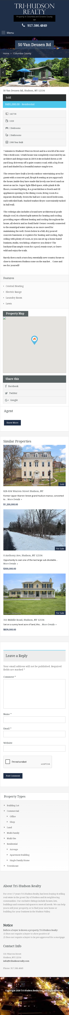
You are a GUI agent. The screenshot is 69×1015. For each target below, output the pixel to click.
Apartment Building (20, 855)
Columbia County (22, 53)
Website (7, 743)
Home (6, 53)
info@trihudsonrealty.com (16, 961)
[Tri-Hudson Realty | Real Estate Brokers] (34, 9)
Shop (12, 822)
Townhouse (12, 866)
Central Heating (15, 286)
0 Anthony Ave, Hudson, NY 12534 (22, 555)
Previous (3, 72)
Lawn (9, 303)
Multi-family (13, 833)
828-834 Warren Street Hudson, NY (23, 491)
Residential (12, 844)
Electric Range (14, 292)
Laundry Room (14, 297)
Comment (9, 677)
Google (14, 400)
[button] (38, 344)
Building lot (13, 805)
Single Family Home (20, 860)
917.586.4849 (37, 25)
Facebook (13, 386)
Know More (12, 422)
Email (7, 728)
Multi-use (11, 838)
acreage (14, 849)
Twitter (13, 393)
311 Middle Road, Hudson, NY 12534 (23, 619)
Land (9, 827)
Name (7, 714)
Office (13, 816)
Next (66, 72)
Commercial (13, 811)
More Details (14, 499)
